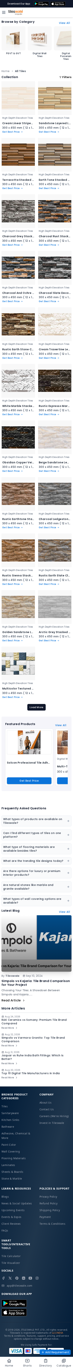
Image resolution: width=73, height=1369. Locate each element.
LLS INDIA (57, 1332)
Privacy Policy (48, 1196)
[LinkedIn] (23, 1278)
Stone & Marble (11, 1178)
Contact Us (46, 1109)
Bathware (7, 1126)
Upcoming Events (13, 1210)
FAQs (4, 1230)
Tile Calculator (11, 1256)
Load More (36, 707)
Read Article (11, 1000)
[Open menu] (3, 12)
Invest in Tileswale (51, 1123)
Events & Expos (11, 1217)
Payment (45, 1217)
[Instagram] (37, 1278)
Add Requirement (57, 1352)
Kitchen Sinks (10, 1120)
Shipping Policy (49, 1210)
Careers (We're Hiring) (54, 1116)
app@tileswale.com (19, 1285)
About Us (45, 1102)
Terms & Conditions (52, 1223)
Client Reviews (11, 1223)
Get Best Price (29, 781)
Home (5, 71)
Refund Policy (48, 1203)
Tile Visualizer (10, 1263)
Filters (67, 77)
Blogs (5, 1196)
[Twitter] (10, 1278)
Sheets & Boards (12, 1172)
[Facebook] (3, 1278)
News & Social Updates (16, 1203)
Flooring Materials (13, 1158)
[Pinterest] (17, 1278)
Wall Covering (10, 1151)
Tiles (4, 1106)
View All (64, 23)
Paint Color (8, 1144)
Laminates (8, 1165)
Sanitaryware (10, 1113)
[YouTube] (30, 1278)
